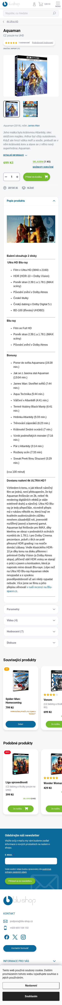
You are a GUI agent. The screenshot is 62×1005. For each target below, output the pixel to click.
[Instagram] (23, 936)
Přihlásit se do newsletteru (20, 881)
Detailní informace (13, 155)
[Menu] (58, 4)
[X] (14, 936)
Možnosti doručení (43, 167)
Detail (20, 724)
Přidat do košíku (33, 177)
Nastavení (31, 985)
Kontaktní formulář (19, 948)
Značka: (11, 48)
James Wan (34, 125)
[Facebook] (6, 936)
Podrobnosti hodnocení (42, 43)
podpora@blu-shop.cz (21, 921)
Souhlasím (31, 996)
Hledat (54, 13)
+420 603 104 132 (19, 927)
